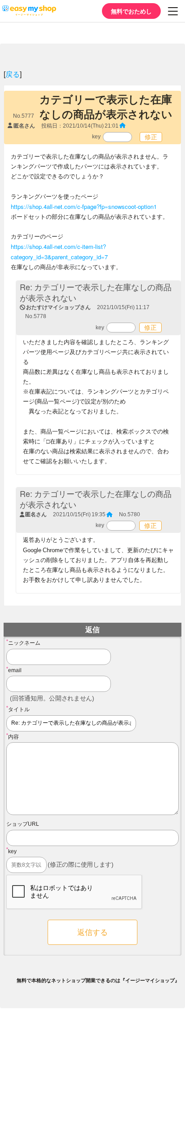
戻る (12, 74)
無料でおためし (131, 11)
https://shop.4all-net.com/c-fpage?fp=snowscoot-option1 (84, 206)
